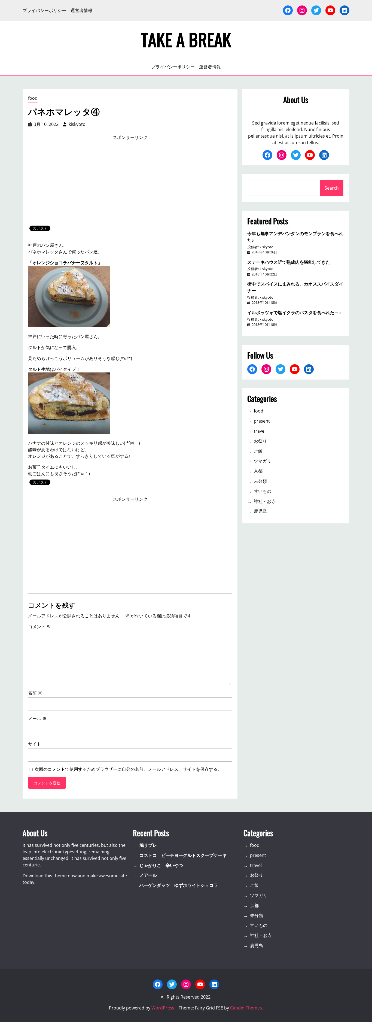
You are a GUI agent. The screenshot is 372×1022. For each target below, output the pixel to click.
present (262, 421)
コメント (39, 627)
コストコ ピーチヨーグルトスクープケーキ (183, 855)
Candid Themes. (246, 1008)
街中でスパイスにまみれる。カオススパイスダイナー (295, 286)
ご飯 (258, 451)
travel (260, 431)
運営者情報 (81, 10)
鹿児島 (260, 511)
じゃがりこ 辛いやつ (161, 865)
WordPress (162, 1008)
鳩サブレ (148, 845)
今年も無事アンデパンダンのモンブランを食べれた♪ (295, 236)
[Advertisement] (130, 183)
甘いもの (262, 491)
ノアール (148, 875)
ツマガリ (262, 461)
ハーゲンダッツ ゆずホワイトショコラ (178, 885)
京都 (258, 471)
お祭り (260, 441)
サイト (34, 744)
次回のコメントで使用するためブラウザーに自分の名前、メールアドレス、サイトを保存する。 (128, 769)
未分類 (260, 481)
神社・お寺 (265, 501)
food (33, 98)
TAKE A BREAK (186, 39)
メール (37, 718)
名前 (35, 693)
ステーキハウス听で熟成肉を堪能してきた (288, 262)
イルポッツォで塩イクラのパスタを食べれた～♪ (294, 312)
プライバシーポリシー (44, 10)
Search (332, 188)
